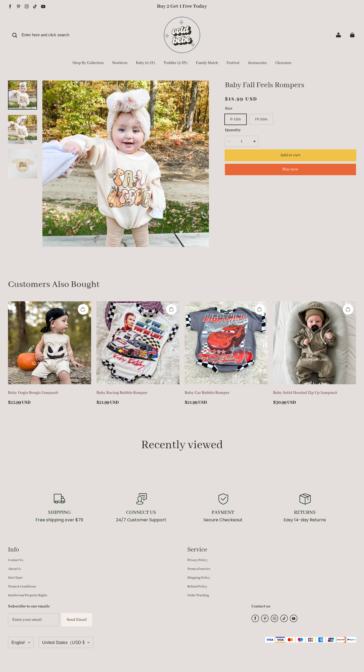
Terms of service (198, 569)
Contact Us (15, 560)
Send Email (77, 619)
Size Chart (15, 578)
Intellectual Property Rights (27, 595)
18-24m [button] (261, 119)
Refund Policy (197, 587)
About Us (14, 569)
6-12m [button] (235, 119)
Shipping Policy (198, 578)
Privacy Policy (197, 560)
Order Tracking (198, 595)
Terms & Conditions (22, 587)
